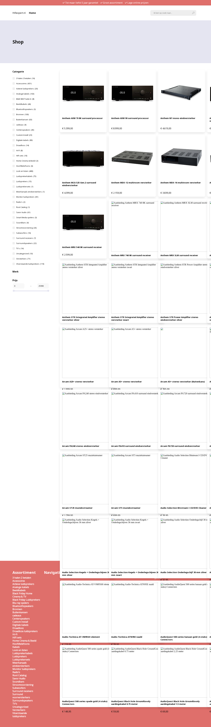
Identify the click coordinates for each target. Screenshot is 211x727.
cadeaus (21, 124)
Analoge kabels (25, 93)
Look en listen (24, 171)
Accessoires (23, 83)
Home (32, 12)
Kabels (16, 647)
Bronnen (22, 114)
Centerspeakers (25, 130)
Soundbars (22, 222)
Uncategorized (24, 253)
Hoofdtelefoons (24, 166)
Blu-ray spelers (20, 602)
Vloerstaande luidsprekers (30, 264)
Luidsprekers (23, 181)
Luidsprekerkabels (26, 176)
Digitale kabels (24, 140)
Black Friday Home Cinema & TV (22, 595)
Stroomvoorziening (26, 227)
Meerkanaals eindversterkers (30, 191)
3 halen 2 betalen (25, 78)
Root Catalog (23, 207)
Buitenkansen (24, 119)
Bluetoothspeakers (26, 109)
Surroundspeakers (26, 243)
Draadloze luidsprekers (25, 631)
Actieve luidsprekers (27, 88)
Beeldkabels (23, 104)
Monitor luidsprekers (27, 197)
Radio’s (16, 672)
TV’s (14, 703)
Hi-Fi (19, 150)
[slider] (14, 291)
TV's (20, 248)
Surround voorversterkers (21, 696)
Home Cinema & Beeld (27, 160)
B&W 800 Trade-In (25, 99)
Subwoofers (23, 233)
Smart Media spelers (26, 217)
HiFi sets (21, 155)
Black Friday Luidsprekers (26, 599)
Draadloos (22, 145)
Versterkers (23, 258)
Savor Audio (23, 212)
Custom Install (24, 135)
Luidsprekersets (24, 186)
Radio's (20, 202)
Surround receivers (26, 238)
